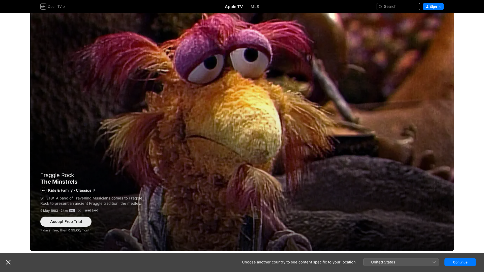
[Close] (8, 262)
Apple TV (234, 6)
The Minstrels (242, 132)
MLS (255, 6)
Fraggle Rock (57, 175)
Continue (460, 262)
